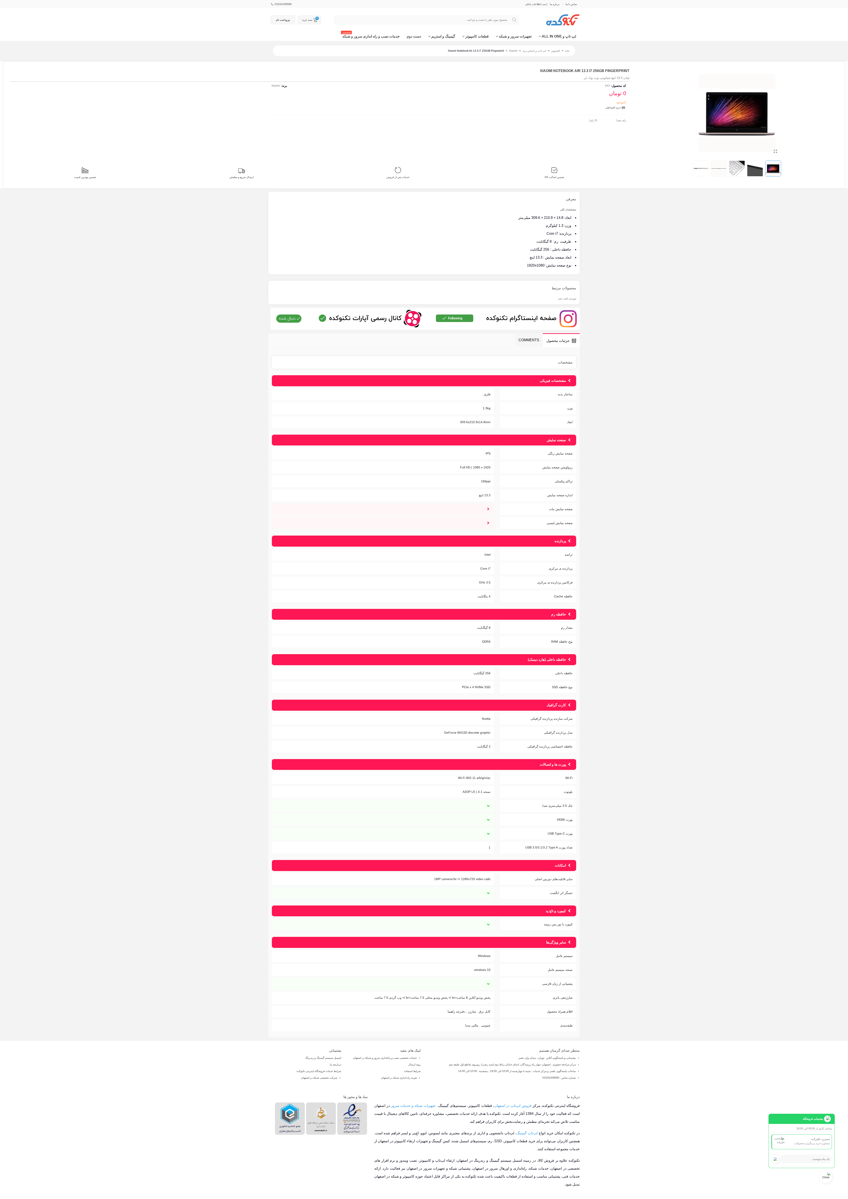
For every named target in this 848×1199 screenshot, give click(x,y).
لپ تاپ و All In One (559, 36)
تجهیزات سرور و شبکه (515, 36)
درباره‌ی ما (335, 1064)
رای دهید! (621, 120)
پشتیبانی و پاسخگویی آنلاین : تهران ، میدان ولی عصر (547, 1057)
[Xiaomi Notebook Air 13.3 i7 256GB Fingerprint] (775, 151)
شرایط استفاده (412, 1071)
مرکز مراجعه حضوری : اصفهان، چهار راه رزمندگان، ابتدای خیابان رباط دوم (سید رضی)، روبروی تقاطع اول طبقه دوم (512, 1064)
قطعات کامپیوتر (477, 36)
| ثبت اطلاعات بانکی (536, 4)
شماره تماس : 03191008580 (559, 1077)
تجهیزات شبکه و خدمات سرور (413, 1106)
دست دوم (414, 36)
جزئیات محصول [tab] (558, 341)
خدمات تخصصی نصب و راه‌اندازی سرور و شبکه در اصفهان (385, 1057)
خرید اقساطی (613, 107)
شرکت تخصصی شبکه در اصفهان (319, 1077)
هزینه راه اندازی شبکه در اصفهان (399, 1077)
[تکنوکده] (555, 19)
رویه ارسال (414, 1064)
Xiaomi (275, 85)
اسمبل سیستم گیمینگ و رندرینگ (323, 1057)
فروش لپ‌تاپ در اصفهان (513, 1106)
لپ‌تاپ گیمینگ (527, 1133)
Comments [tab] (529, 340)
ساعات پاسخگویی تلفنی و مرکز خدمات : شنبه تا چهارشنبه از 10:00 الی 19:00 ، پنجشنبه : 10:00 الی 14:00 (517, 1071)
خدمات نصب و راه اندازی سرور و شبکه (371, 35)
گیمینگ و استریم (443, 36)
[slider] (606, 119)
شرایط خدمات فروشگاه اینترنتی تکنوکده (319, 1071)
